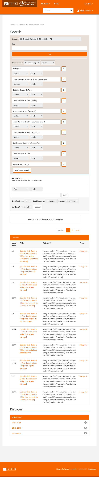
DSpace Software (62, 469)
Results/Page (18, 201)
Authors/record (19, 207)
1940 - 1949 (16, 428)
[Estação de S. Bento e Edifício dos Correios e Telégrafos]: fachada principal (28, 270)
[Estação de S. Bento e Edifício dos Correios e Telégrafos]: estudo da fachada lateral (28, 349)
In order (61, 201)
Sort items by (39, 201)
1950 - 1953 (16, 422)
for (13, 44)
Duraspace (92, 469)
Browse (45, 3)
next (77, 230)
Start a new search (22, 170)
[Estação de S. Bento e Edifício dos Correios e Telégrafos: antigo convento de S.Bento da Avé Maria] (29, 256)
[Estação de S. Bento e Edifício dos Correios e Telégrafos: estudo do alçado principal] (28, 317)
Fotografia (83, 251)
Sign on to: (85, 10)
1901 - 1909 (16, 433)
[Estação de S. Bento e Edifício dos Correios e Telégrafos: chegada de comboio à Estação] (29, 302)
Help (56, 3)
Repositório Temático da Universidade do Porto (27, 25)
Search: (15, 39)
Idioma (87, 3)
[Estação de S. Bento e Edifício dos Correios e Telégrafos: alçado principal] (28, 286)
